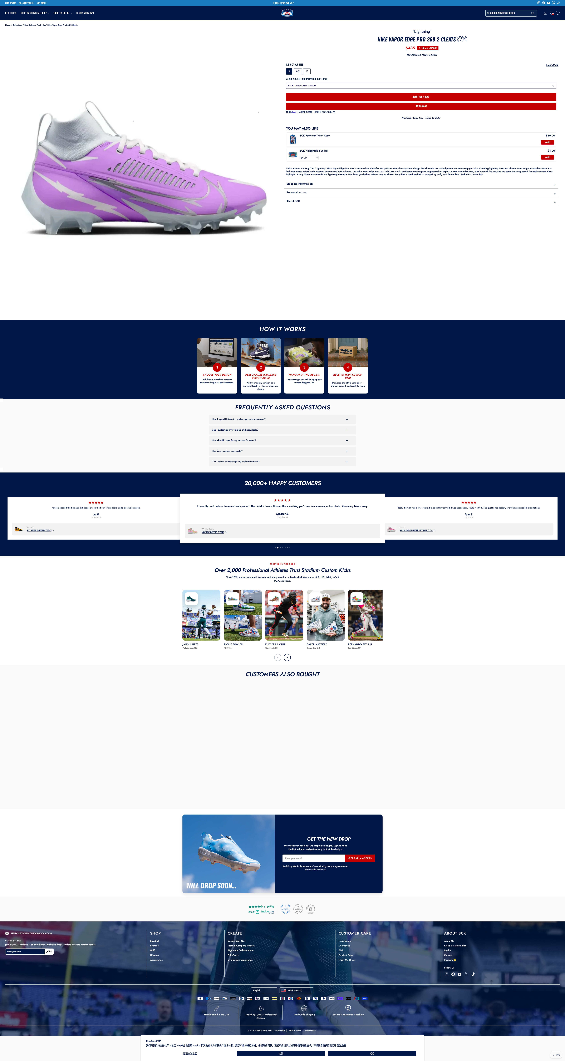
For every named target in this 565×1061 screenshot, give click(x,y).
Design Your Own (85, 13)
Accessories (156, 960)
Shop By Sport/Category (34, 13)
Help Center (345, 941)
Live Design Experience (240, 960)
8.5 (297, 71)
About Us (449, 941)
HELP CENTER (10, 3)
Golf (152, 950)
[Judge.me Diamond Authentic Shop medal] (285, 909)
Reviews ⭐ (450, 960)
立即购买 (421, 106)
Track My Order (347, 960)
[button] (551, 13)
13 (307, 71)
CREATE (235, 933)
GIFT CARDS (41, 3)
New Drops (10, 13)
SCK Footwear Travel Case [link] (315, 135)
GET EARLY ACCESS (360, 858)
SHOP (155, 933)
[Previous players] (277, 657)
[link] (293, 139)
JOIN (49, 951)
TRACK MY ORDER (26, 3)
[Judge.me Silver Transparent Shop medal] (298, 909)
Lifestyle (154, 955)
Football (154, 945)
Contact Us (344, 945)
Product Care (346, 955)
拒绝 (372, 1053)
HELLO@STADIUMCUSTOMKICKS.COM (31, 933)
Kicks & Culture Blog (455, 945)
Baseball (154, 941)
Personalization (421, 193)
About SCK (421, 202)
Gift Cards (233, 955)
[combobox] (511, 13)
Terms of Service (295, 1030)
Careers (448, 955)
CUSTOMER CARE (355, 933)
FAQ (341, 950)
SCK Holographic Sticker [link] (314, 151)
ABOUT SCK (455, 933)
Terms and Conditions (315, 869)
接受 (281, 1053)
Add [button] (547, 142)
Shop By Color (62, 13)
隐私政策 (341, 1045)
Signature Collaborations (241, 950)
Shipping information (421, 184)
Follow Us (449, 967)
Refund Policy (310, 1030)
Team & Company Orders (241, 945)
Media (447, 950)
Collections (17, 25)
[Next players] (287, 657)
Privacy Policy (280, 1030)
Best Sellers (29, 25)
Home (7, 25)
